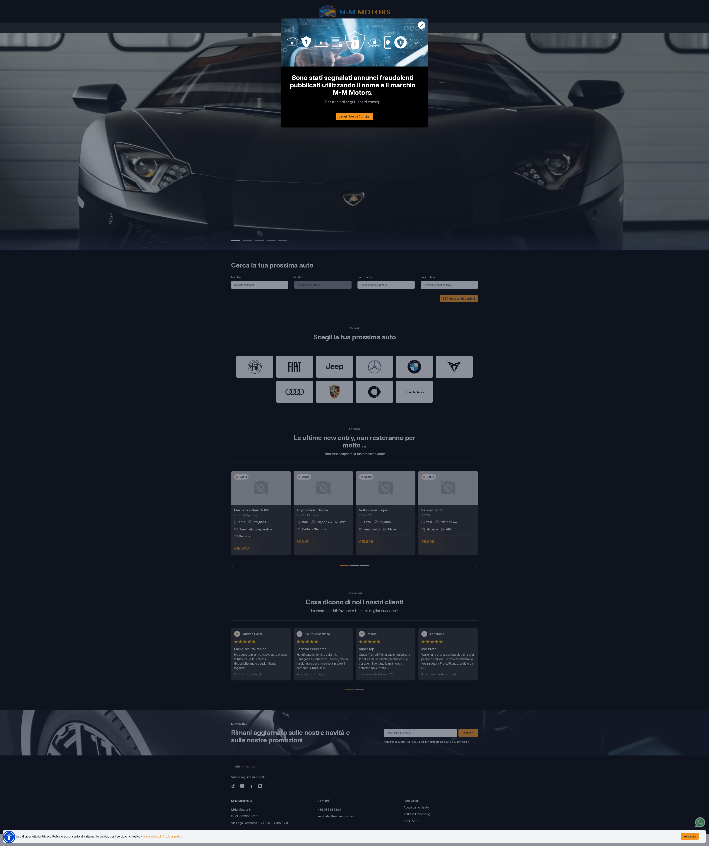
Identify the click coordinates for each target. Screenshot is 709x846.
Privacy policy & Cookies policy (161, 836)
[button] (9, 837)
